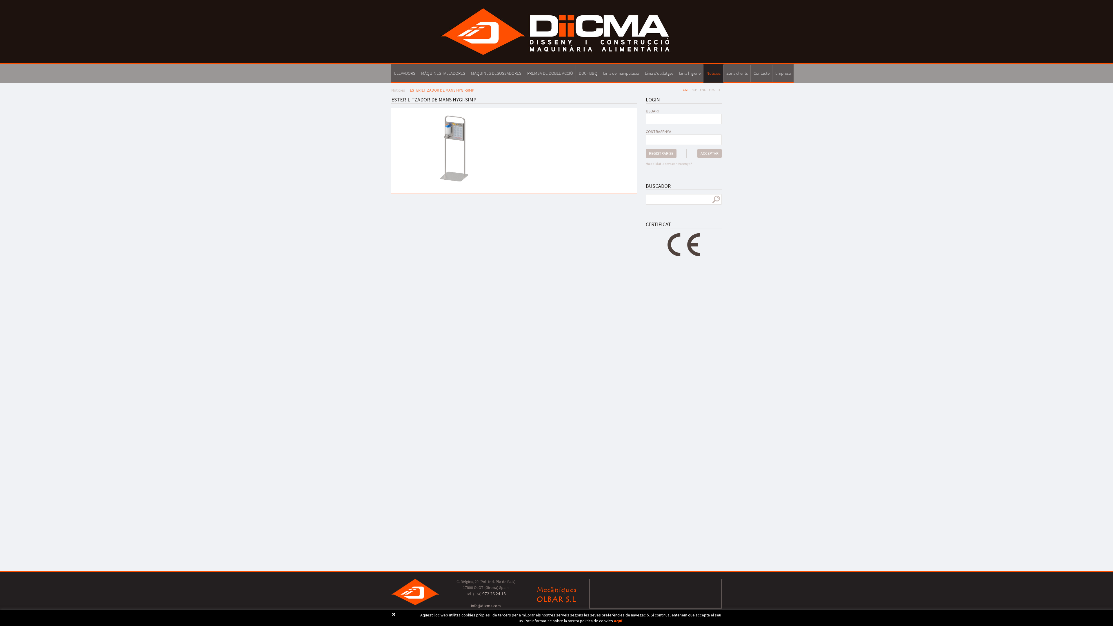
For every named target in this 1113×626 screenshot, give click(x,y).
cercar (716, 199)
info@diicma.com (486, 605)
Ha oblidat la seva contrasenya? (669, 163)
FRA (712, 90)
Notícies (398, 90)
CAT (686, 90)
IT (719, 90)
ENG (703, 90)
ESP (694, 90)
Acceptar (710, 153)
